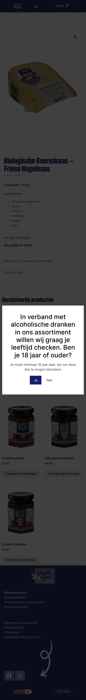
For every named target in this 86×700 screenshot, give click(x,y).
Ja (35, 380)
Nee (49, 380)
